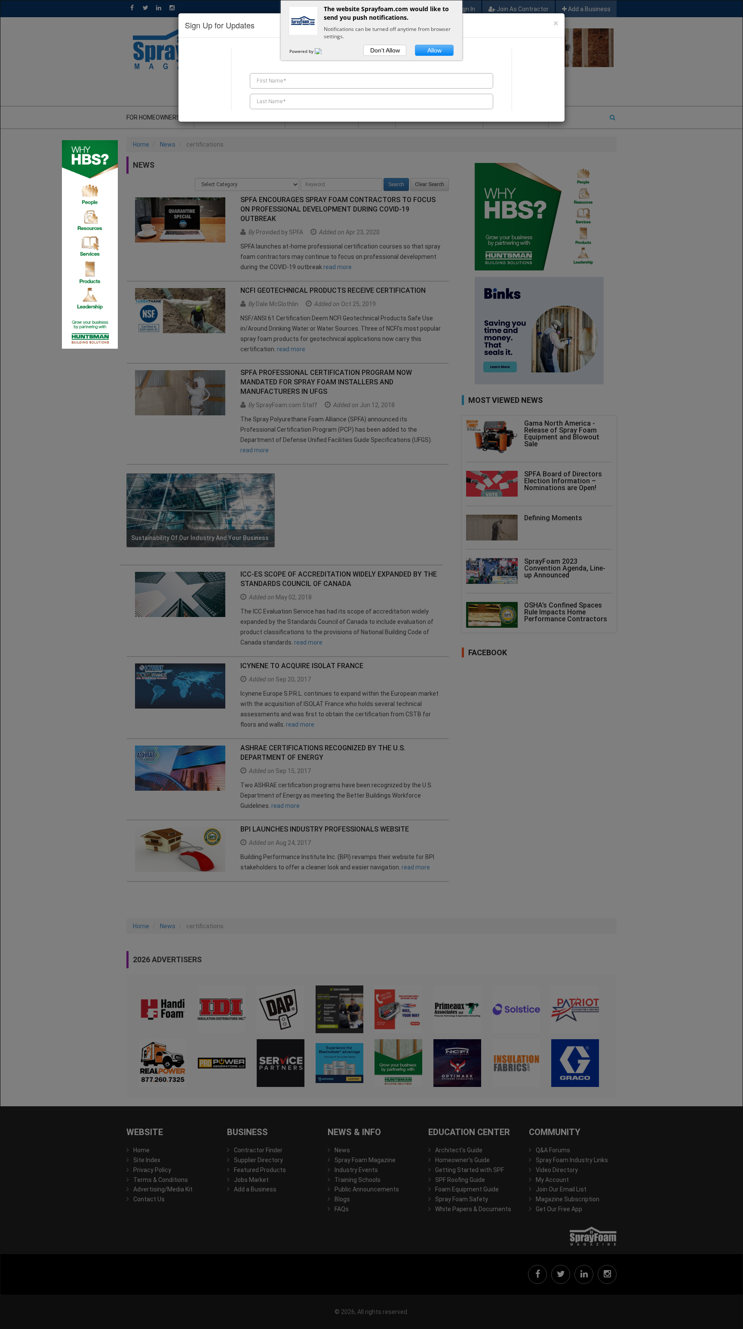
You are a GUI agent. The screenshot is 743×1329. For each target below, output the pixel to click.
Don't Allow (385, 50)
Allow (434, 50)
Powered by (302, 51)
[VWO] (323, 51)
